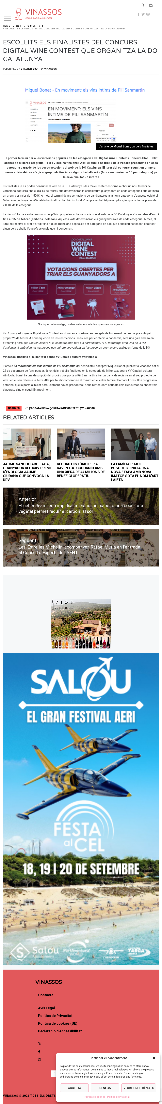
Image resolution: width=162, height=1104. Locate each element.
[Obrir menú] (7, 19)
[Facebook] (138, 14)
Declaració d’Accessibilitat (60, 1031)
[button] (154, 1058)
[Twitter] (143, 14)
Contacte (45, 995)
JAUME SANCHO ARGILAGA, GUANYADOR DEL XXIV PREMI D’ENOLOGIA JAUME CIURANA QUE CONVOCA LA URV (27, 472)
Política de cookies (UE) (57, 1023)
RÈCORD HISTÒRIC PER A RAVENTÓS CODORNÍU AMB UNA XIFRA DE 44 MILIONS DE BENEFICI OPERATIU (81, 470)
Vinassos (50, 69)
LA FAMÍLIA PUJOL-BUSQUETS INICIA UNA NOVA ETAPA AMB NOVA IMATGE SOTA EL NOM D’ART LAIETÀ (134, 472)
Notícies (14, 408)
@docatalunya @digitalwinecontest (54, 408)
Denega (105, 1088)
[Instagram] (148, 14)
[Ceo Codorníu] (81, 444)
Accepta (74, 1088)
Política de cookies (95, 1097)
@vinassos (87, 408)
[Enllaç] (23, 8)
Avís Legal (46, 1008)
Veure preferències (138, 1088)
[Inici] (151, 5)
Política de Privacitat (118, 1097)
